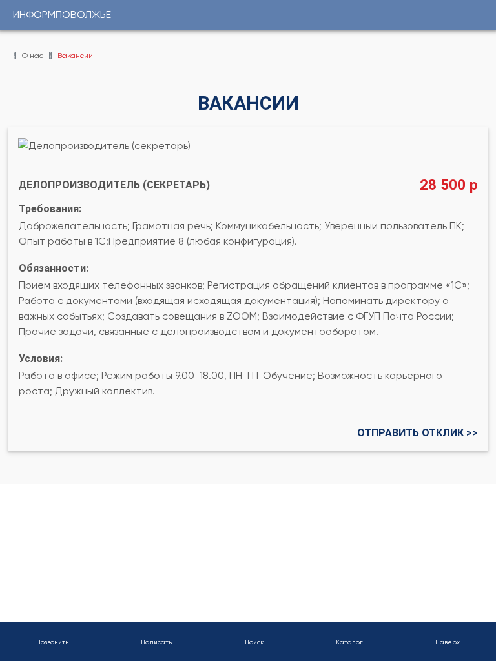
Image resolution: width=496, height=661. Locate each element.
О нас (32, 55)
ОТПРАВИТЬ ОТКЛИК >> (417, 433)
